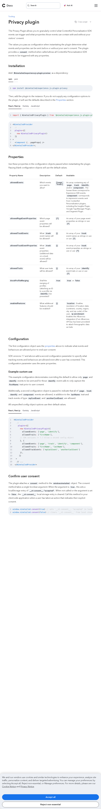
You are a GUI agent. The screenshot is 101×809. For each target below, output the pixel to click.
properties (50, 346)
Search (33, 5)
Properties (61, 100)
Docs (10, 5)
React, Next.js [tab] (14, 106)
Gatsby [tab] (25, 106)
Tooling (11, 16)
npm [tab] (10, 79)
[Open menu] (96, 5)
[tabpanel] (50, 88)
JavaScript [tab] (35, 106)
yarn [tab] (16, 79)
